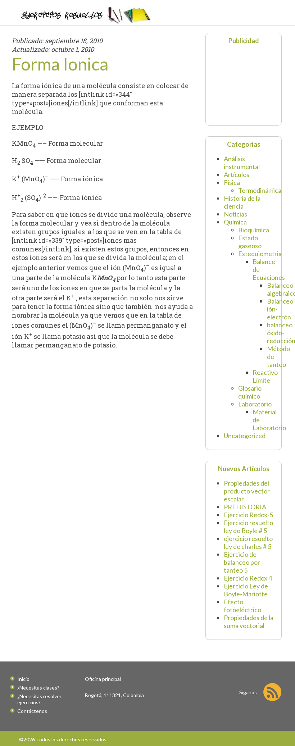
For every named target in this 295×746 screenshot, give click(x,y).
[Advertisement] (251, 84)
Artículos (236, 174)
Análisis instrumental (242, 162)
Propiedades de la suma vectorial (248, 621)
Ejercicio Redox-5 (248, 515)
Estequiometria (260, 254)
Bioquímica (253, 230)
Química (235, 222)
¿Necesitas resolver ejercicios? (39, 699)
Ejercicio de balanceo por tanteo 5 (242, 562)
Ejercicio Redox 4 (248, 578)
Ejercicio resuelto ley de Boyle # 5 (248, 527)
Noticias (235, 214)
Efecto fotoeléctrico (242, 606)
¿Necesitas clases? (38, 687)
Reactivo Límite (265, 376)
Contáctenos (32, 711)
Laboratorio (255, 404)
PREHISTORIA (245, 507)
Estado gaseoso (250, 242)
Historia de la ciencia (242, 202)
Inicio (23, 679)
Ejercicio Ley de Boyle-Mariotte (246, 590)
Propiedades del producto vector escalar (247, 491)
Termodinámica (259, 190)
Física (232, 182)
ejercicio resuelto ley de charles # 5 (248, 542)
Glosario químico (250, 392)
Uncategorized (245, 436)
